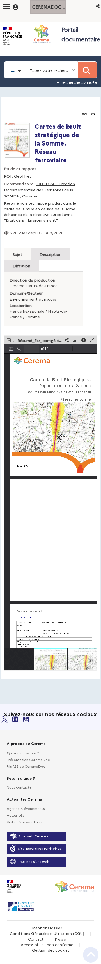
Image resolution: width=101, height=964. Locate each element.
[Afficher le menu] (6, 6)
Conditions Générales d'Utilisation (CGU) (47, 933)
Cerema (29, 196)
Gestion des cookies (50, 950)
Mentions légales (47, 927)
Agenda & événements (26, 808)
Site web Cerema (33, 836)
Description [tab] (50, 254)
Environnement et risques (33, 299)
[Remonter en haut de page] (90, 955)
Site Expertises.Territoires (39, 848)
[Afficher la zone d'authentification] (19, 6)
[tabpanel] (50, 388)
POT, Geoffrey (18, 176)
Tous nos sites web (33, 861)
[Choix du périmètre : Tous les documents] (15, 69)
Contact (36, 938)
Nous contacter (20, 787)
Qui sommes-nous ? (23, 752)
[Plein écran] (92, 340)
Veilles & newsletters (24, 821)
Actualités (15, 815)
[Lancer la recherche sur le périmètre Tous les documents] (87, 69)
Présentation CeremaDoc (28, 759)
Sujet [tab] (17, 254)
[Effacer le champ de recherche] (74, 69)
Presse (60, 938)
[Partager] (67, 340)
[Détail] (84, 340)
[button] (98, 6)
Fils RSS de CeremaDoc (26, 766)
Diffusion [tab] (21, 265)
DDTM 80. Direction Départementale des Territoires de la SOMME (39, 190)
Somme (33, 317)
